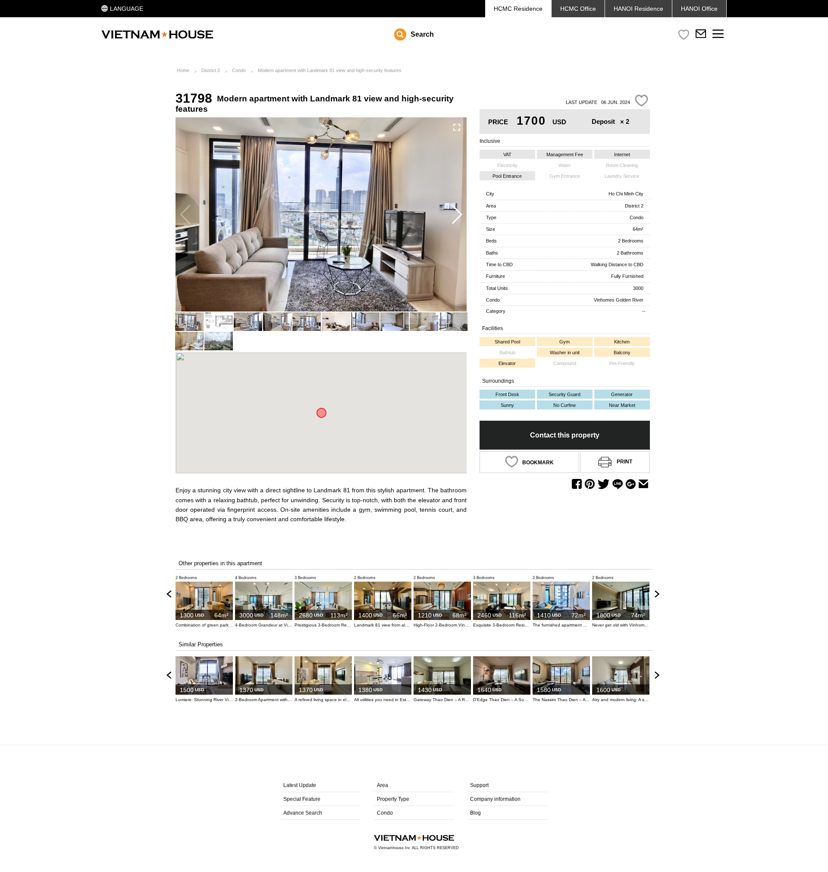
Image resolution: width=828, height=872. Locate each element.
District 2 (210, 70)
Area (382, 785)
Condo (239, 70)
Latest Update (299, 785)
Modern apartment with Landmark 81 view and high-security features (329, 70)
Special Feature (301, 799)
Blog (475, 813)
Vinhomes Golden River (618, 299)
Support (479, 785)
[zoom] (456, 127)
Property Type (393, 799)
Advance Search (302, 813)
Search (422, 34)
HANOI (699, 8)
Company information (495, 799)
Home (183, 70)
